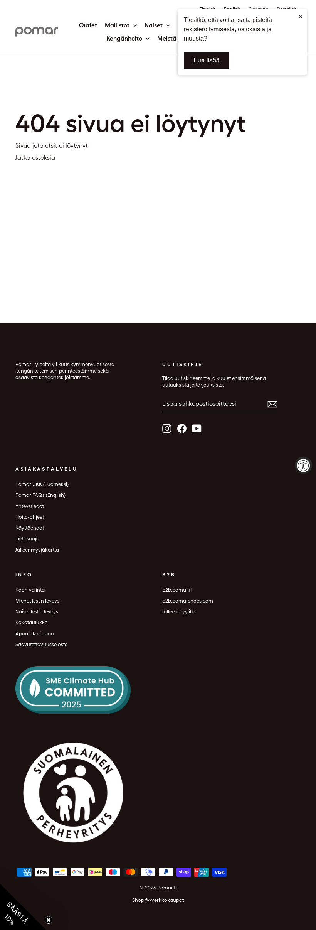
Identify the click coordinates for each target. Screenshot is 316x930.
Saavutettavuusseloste (41, 644)
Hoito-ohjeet (29, 517)
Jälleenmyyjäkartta (37, 550)
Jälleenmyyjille (178, 611)
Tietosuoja (27, 539)
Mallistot (118, 25)
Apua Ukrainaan (34, 633)
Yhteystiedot (29, 506)
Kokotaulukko (31, 622)
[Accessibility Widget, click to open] (303, 465)
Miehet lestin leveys (37, 601)
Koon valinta (30, 590)
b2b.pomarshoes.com (187, 601)
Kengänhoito (125, 38)
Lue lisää (206, 60)
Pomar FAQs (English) (40, 495)
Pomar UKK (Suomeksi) (42, 484)
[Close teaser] (48, 920)
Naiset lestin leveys (36, 611)
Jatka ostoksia (35, 157)
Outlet (88, 25)
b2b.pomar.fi (177, 590)
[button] (23, 907)
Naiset (154, 25)
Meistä (167, 38)
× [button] (300, 16)
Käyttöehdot (29, 528)
